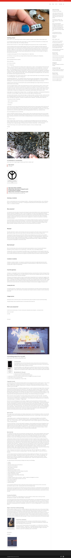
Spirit (46, 39)
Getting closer (11, 38)
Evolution (24, 39)
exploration (28, 39)
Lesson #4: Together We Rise (57, 58)
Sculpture (30, 162)
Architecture (17, 358)
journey (35, 39)
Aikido (16, 39)
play (24, 162)
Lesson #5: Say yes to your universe (58, 57)
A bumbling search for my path (16, 356)
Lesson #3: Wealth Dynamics (56, 60)
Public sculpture (42, 39)
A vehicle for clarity (55, 54)
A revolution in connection (14, 160)
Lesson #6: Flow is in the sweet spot (58, 55)
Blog (18, 39)
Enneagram (18, 162)
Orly (8, 39)
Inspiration (31, 39)
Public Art (38, 39)
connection (21, 39)
